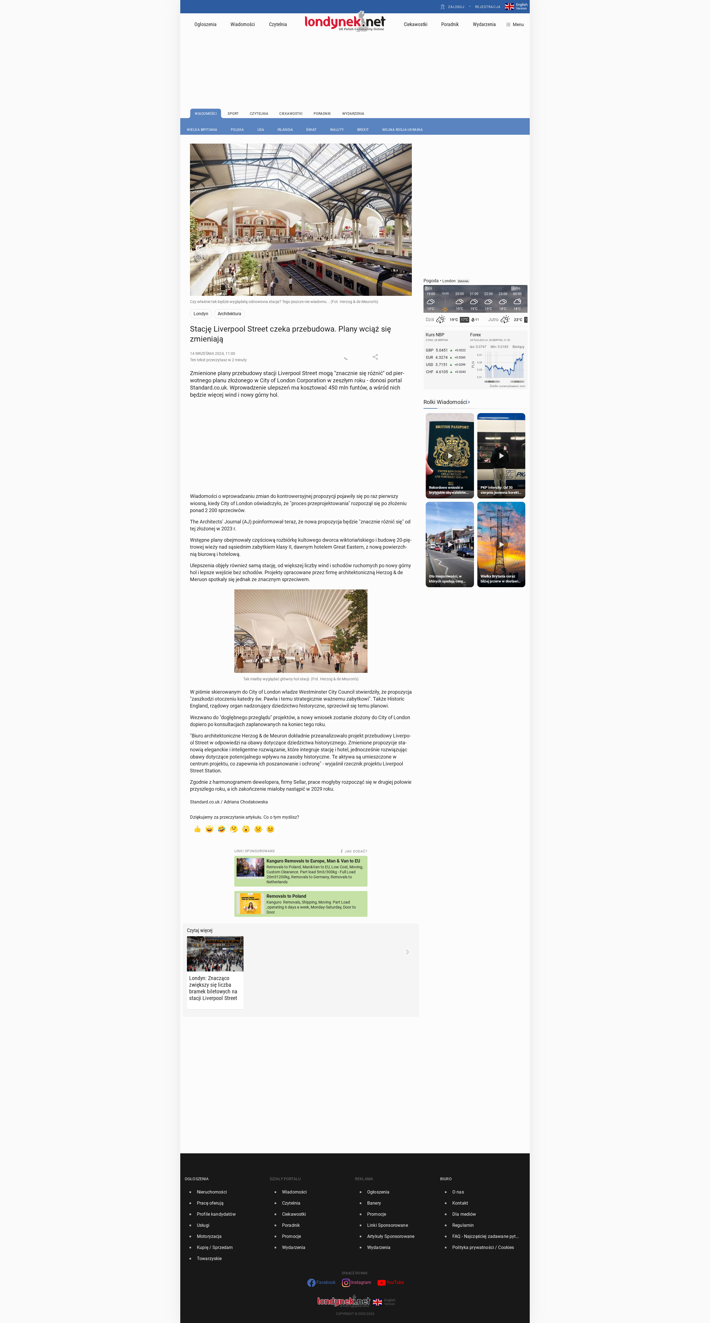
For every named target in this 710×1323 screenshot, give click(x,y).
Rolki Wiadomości (445, 402)
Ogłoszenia (205, 24)
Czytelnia (278, 24)
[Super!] (209, 829)
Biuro (446, 1179)
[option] (225, 1192)
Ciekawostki (415, 24)
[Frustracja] (270, 829)
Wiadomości (242, 24)
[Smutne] (258, 829)
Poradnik (450, 24)
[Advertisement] (355, 56)
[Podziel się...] (375, 357)
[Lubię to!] (197, 829)
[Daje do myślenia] (234, 829)
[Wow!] (246, 829)
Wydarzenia (484, 24)
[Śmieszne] (221, 829)
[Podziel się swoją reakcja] (347, 357)
